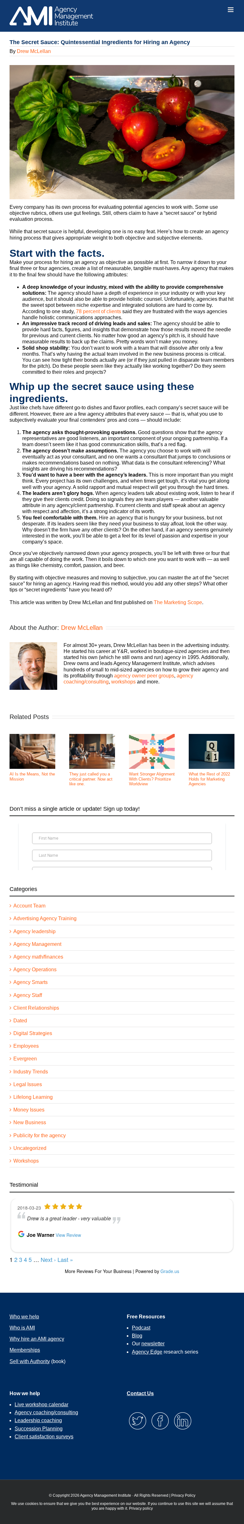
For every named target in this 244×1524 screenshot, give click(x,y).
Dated (20, 1020)
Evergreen (25, 1058)
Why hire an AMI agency (37, 1339)
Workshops (26, 1161)
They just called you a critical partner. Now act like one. (90, 779)
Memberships (25, 1350)
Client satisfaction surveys (44, 1436)
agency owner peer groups (144, 675)
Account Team (29, 905)
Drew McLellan (34, 51)
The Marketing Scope (178, 602)
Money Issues (28, 1109)
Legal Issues (27, 1084)
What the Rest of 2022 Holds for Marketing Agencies (209, 779)
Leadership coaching (38, 1420)
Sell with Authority (30, 1361)
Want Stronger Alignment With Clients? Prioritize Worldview (152, 779)
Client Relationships (36, 1008)
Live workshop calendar (41, 1404)
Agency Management (37, 944)
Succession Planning (39, 1428)
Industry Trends (30, 1071)
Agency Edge (147, 1352)
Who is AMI (22, 1327)
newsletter (153, 1343)
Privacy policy (141, 1508)
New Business (29, 1122)
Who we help (24, 1316)
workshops (123, 681)
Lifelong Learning (33, 1097)
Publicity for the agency (39, 1135)
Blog (137, 1335)
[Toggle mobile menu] (231, 9)
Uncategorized (29, 1148)
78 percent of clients (98, 311)
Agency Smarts (30, 982)
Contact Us (140, 1393)
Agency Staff (27, 995)
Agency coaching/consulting (46, 1412)
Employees (26, 1046)
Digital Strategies (32, 1033)
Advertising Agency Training (45, 918)
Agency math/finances (38, 957)
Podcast (141, 1327)
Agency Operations (35, 969)
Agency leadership (34, 931)
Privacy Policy (183, 1495)
